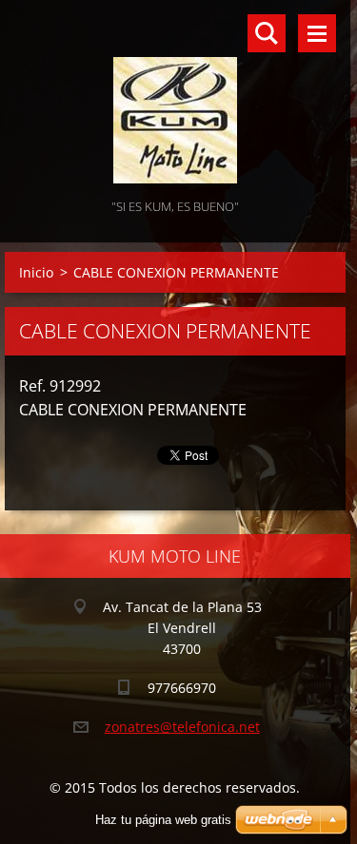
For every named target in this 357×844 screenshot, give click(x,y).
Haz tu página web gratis (163, 820)
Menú (317, 33)
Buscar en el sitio (267, 33)
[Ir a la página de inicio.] (175, 97)
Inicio (36, 272)
